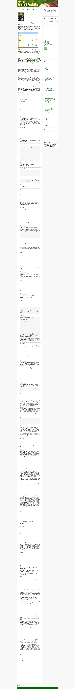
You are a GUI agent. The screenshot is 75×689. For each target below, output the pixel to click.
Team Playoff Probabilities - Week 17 (50, 75)
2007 (45, 125)
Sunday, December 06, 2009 (22, 426)
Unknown (22, 654)
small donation (49, 144)
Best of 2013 (45, 45)
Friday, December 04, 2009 (22, 100)
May (46, 118)
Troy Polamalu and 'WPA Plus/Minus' (50, 80)
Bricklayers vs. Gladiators (47, 38)
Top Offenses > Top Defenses (48, 44)
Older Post (41, 683)
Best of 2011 (45, 47)
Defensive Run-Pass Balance (49, 101)
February (47, 121)
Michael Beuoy (23, 127)
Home (30, 683)
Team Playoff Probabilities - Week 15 (50, 90)
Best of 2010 (45, 48)
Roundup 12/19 (47, 87)
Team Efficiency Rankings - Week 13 (50, 108)
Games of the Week (48, 78)
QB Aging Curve (46, 33)
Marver (22, 360)
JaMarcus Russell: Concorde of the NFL (50, 109)
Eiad (21, 162)
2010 (45, 67)
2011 (45, 66)
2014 (45, 62)
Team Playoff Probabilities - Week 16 (50, 81)
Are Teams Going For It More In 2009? (50, 88)
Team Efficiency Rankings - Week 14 (50, 99)
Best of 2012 (45, 46)
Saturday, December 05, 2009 (23, 208)
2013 (45, 63)
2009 (45, 68)
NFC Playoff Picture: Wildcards (49, 107)
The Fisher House (54, 144)
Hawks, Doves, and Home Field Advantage (49, 34)
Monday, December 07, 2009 (22, 444)
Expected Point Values (48, 91)
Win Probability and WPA (47, 43)
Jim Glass (22, 552)
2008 (45, 124)
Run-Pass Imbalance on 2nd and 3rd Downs (51, 76)
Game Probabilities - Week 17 (49, 70)
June (46, 117)
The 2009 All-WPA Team (48, 71)
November (47, 111)
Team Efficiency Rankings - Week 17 (50, 77)
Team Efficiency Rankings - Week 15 (50, 92)
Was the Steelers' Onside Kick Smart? (50, 86)
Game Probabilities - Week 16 (49, 79)
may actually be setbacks (32, 60)
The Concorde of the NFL (47, 39)
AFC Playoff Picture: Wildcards (49, 110)
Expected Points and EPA (47, 42)
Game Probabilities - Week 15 (49, 89)
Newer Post (18, 683)
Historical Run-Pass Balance (47, 53)
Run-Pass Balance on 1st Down (48, 40)
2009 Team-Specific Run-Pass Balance (50, 103)
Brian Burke (22, 144)
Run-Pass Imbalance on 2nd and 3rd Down (49, 41)
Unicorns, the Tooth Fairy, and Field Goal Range (50, 36)
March (46, 120)
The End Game (46, 50)
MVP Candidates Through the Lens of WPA (26, 9)
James (22, 438)
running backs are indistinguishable (34, 61)
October (47, 112)
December (47, 69)
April (46, 119)
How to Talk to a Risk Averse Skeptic (48, 52)
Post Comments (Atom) (23, 685)
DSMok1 (22, 252)
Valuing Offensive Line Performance (49, 51)
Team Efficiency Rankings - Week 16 (50, 82)
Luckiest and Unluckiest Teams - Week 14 (50, 98)
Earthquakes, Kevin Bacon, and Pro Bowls (49, 35)
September (47, 113)
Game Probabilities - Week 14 (49, 97)
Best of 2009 (45, 49)
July (46, 116)
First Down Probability (47, 37)
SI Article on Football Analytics (48, 28)
